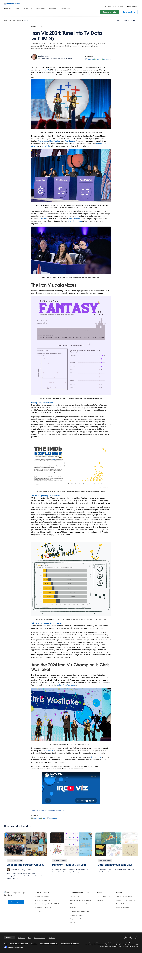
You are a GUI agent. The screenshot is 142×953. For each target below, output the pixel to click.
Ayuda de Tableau (122, 904)
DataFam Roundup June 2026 (115, 864)
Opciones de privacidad (15, 947)
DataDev (72, 908)
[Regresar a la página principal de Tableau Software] (12, 3)
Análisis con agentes (42, 896)
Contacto (108, 6)
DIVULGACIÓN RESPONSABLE (49, 944)
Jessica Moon (43, 141)
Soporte (119, 892)
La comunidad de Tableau (80, 892)
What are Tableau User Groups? (25, 864)
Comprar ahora (129, 12)
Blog (10, 20)
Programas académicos (78, 919)
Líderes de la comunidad (78, 904)
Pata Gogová (70, 141)
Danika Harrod (43, 56)
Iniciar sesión (132, 6)
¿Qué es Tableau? (42, 892)
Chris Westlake (55, 141)
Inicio (5, 20)
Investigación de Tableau (43, 908)
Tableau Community (17, 20)
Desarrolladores (39, 938)
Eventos (72, 922)
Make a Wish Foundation (66, 685)
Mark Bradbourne (75, 221)
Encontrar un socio (103, 896)
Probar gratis (16, 902)
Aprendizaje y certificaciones (126, 900)
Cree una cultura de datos (44, 900)
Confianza (21, 938)
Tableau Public (47, 750)
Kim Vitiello (45, 146)
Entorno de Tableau (76, 915)
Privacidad (34, 944)
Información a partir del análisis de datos (49, 904)
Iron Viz (26, 20)
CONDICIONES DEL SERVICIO (19, 944)
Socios (99, 892)
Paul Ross (43, 219)
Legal (5, 944)
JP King (99, 143)
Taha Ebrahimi (74, 219)
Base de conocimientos (124, 896)
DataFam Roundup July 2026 (69, 864)
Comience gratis (109, 12)
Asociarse (100, 900)
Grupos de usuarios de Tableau (80, 900)
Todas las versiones (122, 908)
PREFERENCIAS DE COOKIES (70, 944)
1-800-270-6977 (119, 6)
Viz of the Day (95, 757)
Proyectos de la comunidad (79, 911)
